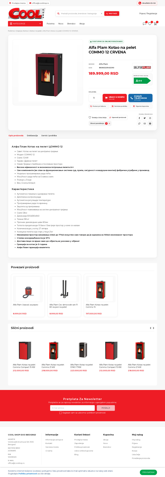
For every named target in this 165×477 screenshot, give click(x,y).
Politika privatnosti (82, 447)
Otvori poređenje (98, 123)
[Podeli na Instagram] (150, 118)
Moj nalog (136, 440)
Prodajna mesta (81, 440)
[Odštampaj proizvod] (150, 123)
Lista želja (136, 454)
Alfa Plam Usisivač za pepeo (25, 305)
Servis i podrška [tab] (49, 135)
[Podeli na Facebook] (139, 118)
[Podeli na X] (144, 118)
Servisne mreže (52, 447)
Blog (76, 454)
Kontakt (49, 443)
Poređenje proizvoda (141, 458)
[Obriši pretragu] (102, 13)
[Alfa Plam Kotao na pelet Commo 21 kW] (54, 350)
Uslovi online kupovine (83, 451)
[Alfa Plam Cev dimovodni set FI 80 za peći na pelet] (64, 289)
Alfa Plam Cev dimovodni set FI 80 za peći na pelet (64, 306)
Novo (60, 24)
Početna (50, 24)
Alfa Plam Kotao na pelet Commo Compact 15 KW (24, 366)
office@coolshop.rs (16, 463)
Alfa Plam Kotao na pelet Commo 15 (97, 306)
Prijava (142, 13)
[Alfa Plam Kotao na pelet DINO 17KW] (82, 350)
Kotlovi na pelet (36, 31)
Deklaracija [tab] (32, 135)
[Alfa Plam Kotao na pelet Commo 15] (100, 289)
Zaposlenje (79, 443)
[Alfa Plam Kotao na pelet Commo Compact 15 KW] (25, 350)
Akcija (82, 24)
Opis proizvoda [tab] (16, 135)
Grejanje (19, 31)
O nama (49, 451)
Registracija (152, 13)
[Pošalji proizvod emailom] (144, 123)
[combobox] (88, 13)
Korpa (134, 451)
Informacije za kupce (54, 440)
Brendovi (71, 24)
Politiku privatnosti (27, 473)
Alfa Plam (103, 64)
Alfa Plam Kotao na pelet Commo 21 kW (53, 366)
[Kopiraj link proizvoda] (139, 123)
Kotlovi (25, 31)
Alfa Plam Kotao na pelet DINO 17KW (81, 366)
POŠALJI (106, 408)
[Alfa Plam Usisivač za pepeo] (28, 289)
